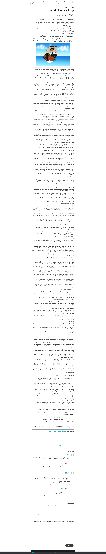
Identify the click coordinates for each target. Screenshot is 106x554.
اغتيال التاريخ (69, 445)
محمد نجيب (64, 445)
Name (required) (35, 508)
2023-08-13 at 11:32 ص (60, 489)
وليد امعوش (67, 472)
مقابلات (59, 445)
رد (69, 460)
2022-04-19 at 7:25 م (67, 455)
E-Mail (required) (35, 514)
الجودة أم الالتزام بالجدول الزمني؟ (57, 431)
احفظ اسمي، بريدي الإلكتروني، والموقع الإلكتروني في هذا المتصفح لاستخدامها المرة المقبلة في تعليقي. (54, 522)
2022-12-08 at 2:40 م (67, 473)
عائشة (68, 454)
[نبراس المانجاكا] (72, 2)
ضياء (62, 462)
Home (72, 7)
